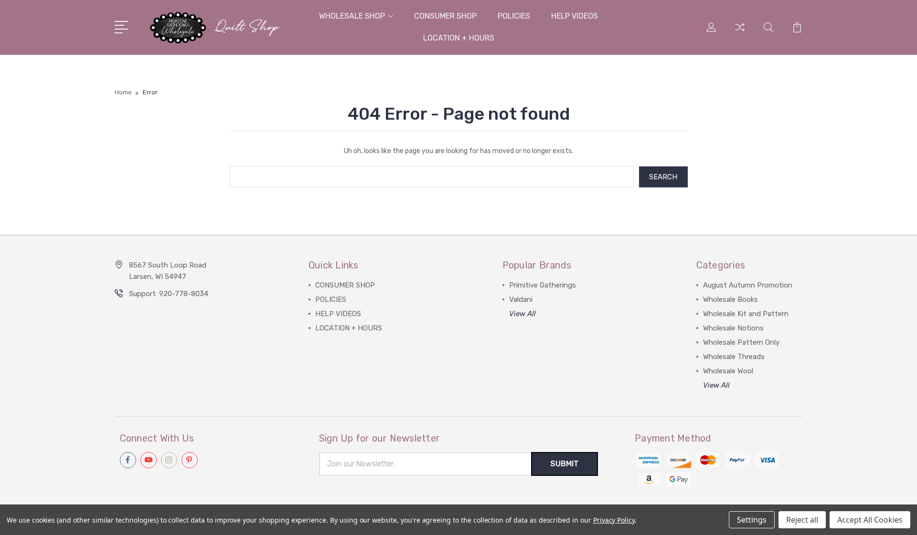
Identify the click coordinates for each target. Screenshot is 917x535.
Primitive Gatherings (542, 285)
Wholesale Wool (728, 371)
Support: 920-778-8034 (168, 293)
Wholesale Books (730, 299)
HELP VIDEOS (574, 16)
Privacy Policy (614, 520)
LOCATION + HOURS (458, 37)
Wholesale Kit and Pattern (746, 313)
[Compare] (740, 33)
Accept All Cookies (870, 519)
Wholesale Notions (733, 328)
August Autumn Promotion (747, 285)
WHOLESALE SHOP (352, 16)
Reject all (802, 519)
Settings (752, 519)
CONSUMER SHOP (445, 16)
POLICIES (514, 16)
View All (522, 313)
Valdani (521, 299)
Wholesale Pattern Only (741, 342)
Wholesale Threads (734, 356)
